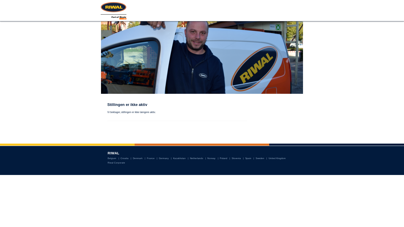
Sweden (260, 158)
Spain (248, 158)
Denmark (138, 158)
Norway (211, 158)
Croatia (124, 158)
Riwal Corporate (116, 162)
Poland (223, 158)
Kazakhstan (179, 158)
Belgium (112, 158)
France (150, 158)
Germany (164, 158)
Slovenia (236, 158)
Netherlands (196, 158)
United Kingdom (277, 158)
